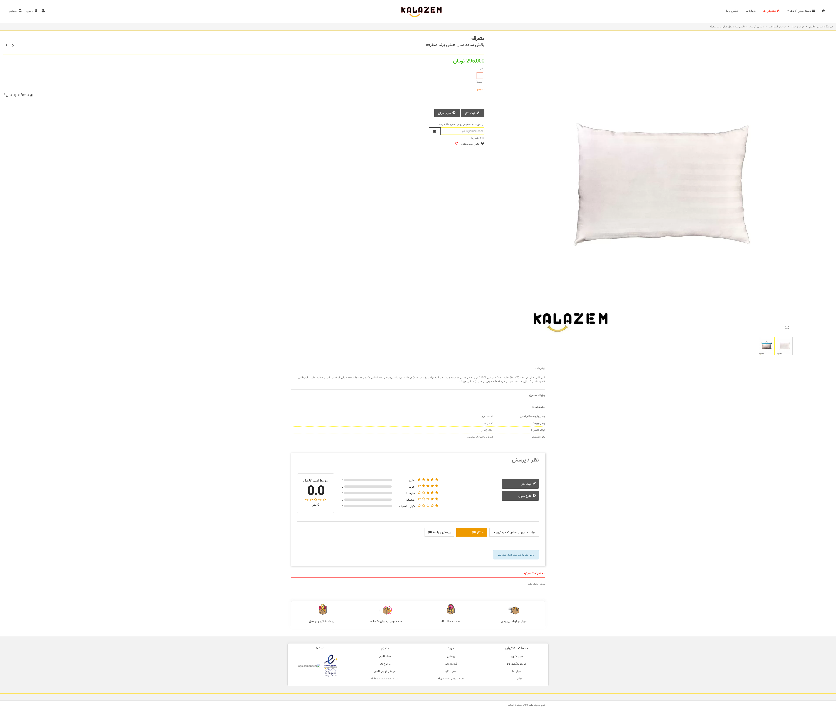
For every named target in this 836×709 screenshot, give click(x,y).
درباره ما (750, 10)
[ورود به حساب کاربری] (43, 11)
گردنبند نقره (451, 664)
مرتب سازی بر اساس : (521, 532)
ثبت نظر (470, 113)
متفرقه (477, 38)
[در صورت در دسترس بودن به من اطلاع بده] (435, 131)
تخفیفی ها (769, 10)
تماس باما (732, 10)
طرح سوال (445, 113)
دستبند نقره (451, 671)
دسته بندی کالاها (800, 10)
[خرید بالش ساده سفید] (787, 328)
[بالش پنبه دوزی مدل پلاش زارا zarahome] (13, 45)
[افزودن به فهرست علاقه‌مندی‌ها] (456, 144)
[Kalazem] (418, 11)
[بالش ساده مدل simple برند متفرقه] (6, 45)
